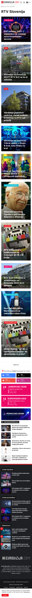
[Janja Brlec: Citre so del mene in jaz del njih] (6, 451)
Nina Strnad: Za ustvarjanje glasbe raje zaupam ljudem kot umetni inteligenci (21, 427)
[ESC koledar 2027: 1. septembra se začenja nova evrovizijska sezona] (6, 490)
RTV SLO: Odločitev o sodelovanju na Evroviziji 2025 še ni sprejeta (14, 282)
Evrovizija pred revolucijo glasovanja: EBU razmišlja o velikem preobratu (20, 510)
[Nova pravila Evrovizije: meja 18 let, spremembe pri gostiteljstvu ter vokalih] (6, 503)
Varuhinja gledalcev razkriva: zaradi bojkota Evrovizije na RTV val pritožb (16, 116)
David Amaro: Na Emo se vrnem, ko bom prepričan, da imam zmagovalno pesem (21, 442)
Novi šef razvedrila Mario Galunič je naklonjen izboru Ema (15, 311)
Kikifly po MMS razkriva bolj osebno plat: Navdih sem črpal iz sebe (21, 545)
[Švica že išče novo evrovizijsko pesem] (6, 483)
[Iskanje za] (24, 3)
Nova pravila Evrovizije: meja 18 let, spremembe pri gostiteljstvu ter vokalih (21, 502)
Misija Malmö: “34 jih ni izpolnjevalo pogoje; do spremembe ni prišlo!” (15, 351)
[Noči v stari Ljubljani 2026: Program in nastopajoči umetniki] (6, 531)
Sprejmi (5, 595)
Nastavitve (27, 592)
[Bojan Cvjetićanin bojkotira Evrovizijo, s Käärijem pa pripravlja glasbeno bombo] (6, 458)
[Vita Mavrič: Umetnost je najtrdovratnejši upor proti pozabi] (6, 435)
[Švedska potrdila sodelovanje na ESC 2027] (6, 475)
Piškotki (26, 587)
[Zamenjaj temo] (21, 3)
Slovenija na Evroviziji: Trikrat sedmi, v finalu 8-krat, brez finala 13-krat (15, 144)
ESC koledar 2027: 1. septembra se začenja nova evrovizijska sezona (15, 35)
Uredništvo (12, 587)
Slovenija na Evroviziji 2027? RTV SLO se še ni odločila (16, 77)
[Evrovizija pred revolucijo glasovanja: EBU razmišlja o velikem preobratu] (6, 511)
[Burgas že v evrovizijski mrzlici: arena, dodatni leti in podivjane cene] (6, 539)
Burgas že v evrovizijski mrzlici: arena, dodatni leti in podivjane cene (21, 538)
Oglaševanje (19, 587)
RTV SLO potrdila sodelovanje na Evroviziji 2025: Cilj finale (13, 254)
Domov (4, 6)
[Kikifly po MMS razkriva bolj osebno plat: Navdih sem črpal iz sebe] (6, 546)
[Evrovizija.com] (10, 2)
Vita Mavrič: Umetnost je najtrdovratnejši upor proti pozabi (19, 435)
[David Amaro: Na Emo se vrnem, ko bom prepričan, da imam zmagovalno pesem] (6, 443)
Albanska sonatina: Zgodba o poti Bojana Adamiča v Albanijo (14, 214)
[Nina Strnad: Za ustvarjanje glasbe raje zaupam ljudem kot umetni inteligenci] (6, 428)
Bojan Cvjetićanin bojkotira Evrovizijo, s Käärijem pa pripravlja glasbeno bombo (20, 457)
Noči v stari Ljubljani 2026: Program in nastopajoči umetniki (19, 530)
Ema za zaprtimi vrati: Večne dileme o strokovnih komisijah (15, 173)
